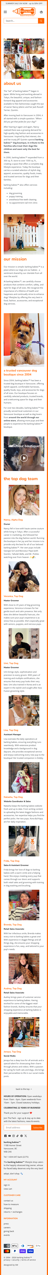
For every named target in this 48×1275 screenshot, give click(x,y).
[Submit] (41, 20)
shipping (8, 1208)
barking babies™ (24, 1257)
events (7, 1235)
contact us (8, 1200)
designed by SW (11, 1265)
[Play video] (24, 458)
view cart (8, 1188)
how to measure (11, 1204)
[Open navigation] (5, 12)
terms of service (28, 1260)
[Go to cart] (41, 12)
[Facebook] (5, 1135)
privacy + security (11, 1260)
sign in (7, 1185)
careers (7, 1227)
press (6, 1223)
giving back (9, 1231)
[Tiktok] (17, 1135)
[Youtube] (9, 1135)
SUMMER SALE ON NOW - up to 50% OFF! (24, 3)
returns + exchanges (13, 1211)
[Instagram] (13, 1135)
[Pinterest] (21, 1135)
